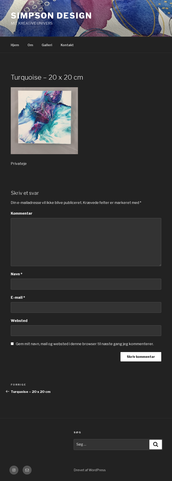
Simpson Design (51, 16)
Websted (19, 321)
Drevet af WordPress (90, 470)
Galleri (47, 45)
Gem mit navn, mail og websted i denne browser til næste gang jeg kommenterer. (85, 344)
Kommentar (21, 213)
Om (30, 45)
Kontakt (67, 45)
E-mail (18, 297)
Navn (16, 274)
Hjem (15, 45)
